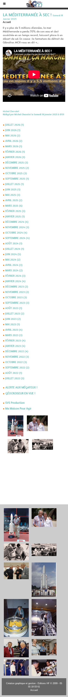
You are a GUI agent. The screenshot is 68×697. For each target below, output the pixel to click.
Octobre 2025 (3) (16, 173)
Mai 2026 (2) (12, 135)
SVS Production (15, 402)
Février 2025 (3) (15, 211)
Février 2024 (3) (15, 275)
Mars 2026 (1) (13, 146)
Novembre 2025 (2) (17, 168)
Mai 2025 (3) (12, 194)
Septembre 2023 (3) (17, 302)
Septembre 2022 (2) (17, 367)
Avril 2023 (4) (13, 329)
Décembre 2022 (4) (16, 351)
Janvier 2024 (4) (15, 281)
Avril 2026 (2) (13, 141)
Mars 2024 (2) (13, 270)
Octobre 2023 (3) (16, 297)
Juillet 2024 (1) (14, 248)
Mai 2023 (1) (12, 324)
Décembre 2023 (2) (16, 286)
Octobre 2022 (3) (16, 362)
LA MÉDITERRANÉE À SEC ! (27, 14)
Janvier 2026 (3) (15, 157)
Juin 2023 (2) (13, 319)
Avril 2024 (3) (13, 265)
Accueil (34, 690)
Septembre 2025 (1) (17, 178)
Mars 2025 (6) (13, 205)
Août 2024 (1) (13, 243)
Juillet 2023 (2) (14, 313)
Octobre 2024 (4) (16, 232)
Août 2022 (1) (13, 373)
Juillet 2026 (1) (14, 124)
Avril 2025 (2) (13, 200)
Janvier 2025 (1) (15, 216)
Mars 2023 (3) (13, 335)
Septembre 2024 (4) (17, 238)
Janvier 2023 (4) (15, 346)
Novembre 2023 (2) (17, 292)
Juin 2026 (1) (12, 130)
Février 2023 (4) (15, 340)
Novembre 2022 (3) (17, 356)
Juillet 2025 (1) (14, 184)
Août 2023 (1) (13, 308)
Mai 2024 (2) (12, 259)
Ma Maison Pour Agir (18, 408)
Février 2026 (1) (15, 151)
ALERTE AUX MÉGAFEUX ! (21, 387)
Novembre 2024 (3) (17, 227)
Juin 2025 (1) (12, 189)
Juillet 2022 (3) (14, 378)
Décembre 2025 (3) (16, 162)
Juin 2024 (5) (13, 254)
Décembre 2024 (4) (16, 221)
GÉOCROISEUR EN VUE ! (20, 393)
